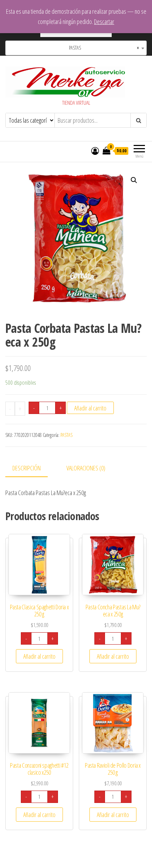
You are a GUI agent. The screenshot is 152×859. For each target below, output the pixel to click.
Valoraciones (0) (85, 468)
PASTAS (66, 435)
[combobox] (76, 48)
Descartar (104, 21)
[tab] (31, 468)
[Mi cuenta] (95, 150)
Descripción (26, 468)
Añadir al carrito (90, 408)
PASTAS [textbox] (102, 47)
